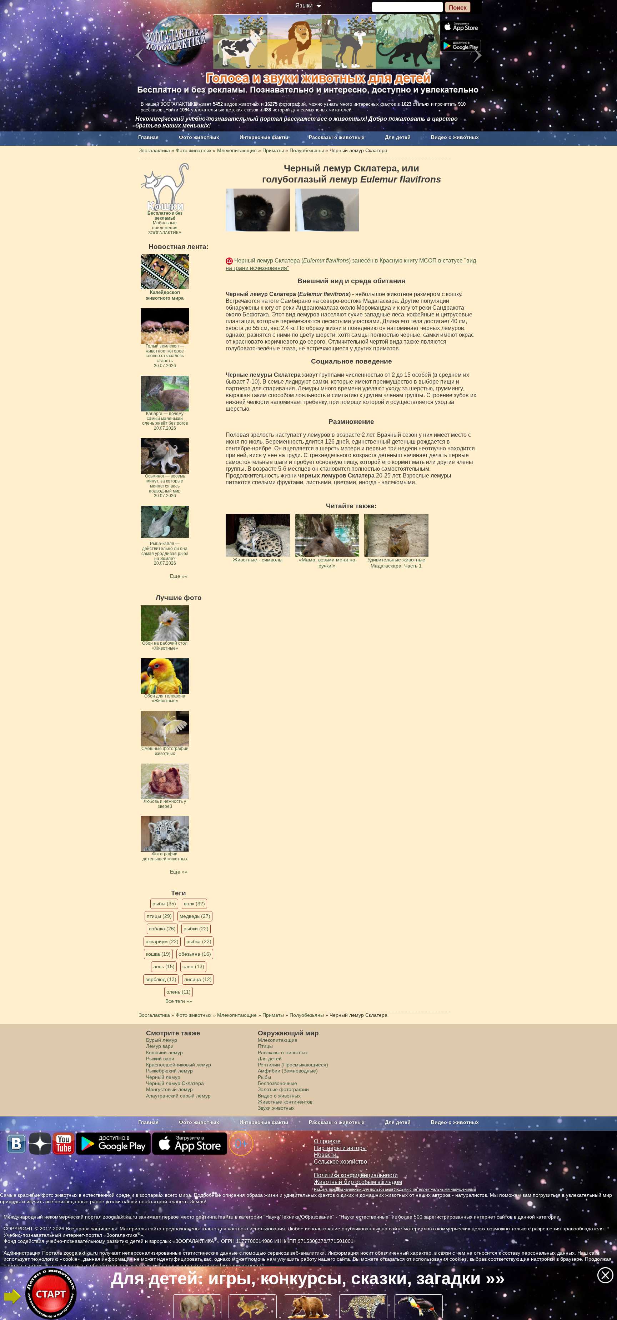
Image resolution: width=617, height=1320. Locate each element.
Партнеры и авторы (340, 1148)
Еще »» (178, 576)
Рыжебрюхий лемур (169, 1071)
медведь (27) (195, 916)
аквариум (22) (162, 941)
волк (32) (194, 903)
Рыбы (264, 1077)
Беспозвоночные (277, 1083)
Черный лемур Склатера (175, 1083)
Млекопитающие (277, 1040)
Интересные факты (264, 137)
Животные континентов (285, 1102)
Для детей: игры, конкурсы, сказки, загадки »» (308, 1278)
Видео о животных (455, 137)
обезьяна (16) (195, 954)
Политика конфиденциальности (356, 1175)
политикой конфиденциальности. (224, 1265)
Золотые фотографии (283, 1089)
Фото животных (199, 137)
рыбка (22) (198, 941)
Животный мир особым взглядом (358, 1182)
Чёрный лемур (163, 1077)
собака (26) (162, 928)
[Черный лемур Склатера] (258, 210)
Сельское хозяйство (340, 1162)
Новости (325, 1155)
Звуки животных (276, 1108)
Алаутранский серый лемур (178, 1096)
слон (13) (193, 966)
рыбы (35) (164, 903)
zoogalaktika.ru (81, 1253)
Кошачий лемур (164, 1052)
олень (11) (178, 992)
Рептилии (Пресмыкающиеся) (293, 1065)
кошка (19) (158, 954)
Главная (148, 137)
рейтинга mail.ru (215, 1217)
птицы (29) (159, 916)
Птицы (265, 1046)
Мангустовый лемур (169, 1089)
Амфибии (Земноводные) (288, 1071)
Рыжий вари (160, 1058)
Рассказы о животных (337, 137)
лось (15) (164, 966)
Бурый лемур (161, 1040)
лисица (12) (198, 979)
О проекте (327, 1141)
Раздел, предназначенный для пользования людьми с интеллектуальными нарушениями (395, 1189)
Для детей (398, 137)
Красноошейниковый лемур (178, 1065)
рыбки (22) (196, 928)
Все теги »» (178, 1001)
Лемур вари (160, 1046)
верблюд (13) (160, 979)
